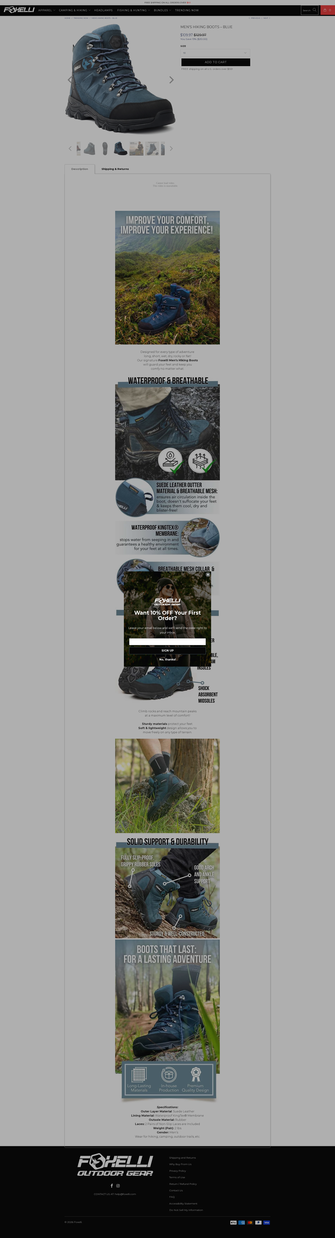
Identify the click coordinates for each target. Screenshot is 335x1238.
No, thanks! (167, 659)
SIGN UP (168, 650)
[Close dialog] (208, 574)
